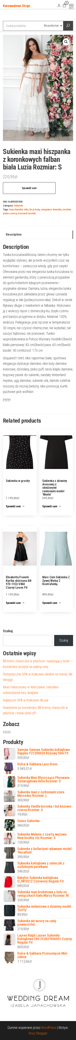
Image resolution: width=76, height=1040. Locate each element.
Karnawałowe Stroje (16, 6)
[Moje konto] (59, 5)
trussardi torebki (27, 213)
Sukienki (18, 205)
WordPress (48, 1028)
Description (13, 234)
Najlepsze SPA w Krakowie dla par (26, 700)
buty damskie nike (18, 209)
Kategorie (18, 15)
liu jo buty (34, 209)
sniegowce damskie (51, 209)
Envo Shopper (38, 1033)
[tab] (38, 234)
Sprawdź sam (29, 188)
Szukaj (8, 631)
